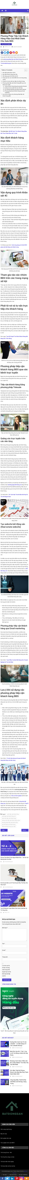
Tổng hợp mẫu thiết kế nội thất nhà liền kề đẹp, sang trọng (18, 1081)
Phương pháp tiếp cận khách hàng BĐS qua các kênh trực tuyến (14, 83)
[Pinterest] (10, 52)
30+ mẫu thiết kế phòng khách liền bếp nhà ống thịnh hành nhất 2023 (19, 1072)
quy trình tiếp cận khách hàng (8, 824)
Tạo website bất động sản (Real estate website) (15, 89)
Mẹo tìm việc (4, 1133)
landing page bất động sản (15, 484)
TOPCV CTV (7, 46)
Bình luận (5, 927)
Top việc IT (5, 1174)
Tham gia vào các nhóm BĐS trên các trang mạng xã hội (15, 78)
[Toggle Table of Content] (25, 70)
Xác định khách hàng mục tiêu (10, 74)
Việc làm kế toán (13, 1174)
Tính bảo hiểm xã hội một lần (8, 1166)
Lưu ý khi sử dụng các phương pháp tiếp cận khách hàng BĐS (13, 95)
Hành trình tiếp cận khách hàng (9, 818)
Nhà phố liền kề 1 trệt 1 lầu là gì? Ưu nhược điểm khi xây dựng (19, 1053)
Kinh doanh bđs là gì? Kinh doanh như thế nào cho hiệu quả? (14, 883)
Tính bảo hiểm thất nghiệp (7, 1161)
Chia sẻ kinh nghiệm (6, 44)
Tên (3, 943)
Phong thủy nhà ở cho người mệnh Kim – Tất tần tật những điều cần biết (14, 858)
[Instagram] (13, 52)
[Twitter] (5, 52)
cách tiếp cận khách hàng (13, 814)
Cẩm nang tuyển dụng (6, 1129)
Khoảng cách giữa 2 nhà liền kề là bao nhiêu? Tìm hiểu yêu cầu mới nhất (19, 1062)
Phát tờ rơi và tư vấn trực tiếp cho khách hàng (14, 81)
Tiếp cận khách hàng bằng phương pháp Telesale (16, 86)
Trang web (5, 957)
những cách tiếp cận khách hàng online (11, 820)
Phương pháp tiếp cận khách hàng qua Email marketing (15, 91)
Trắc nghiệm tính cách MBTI (8, 1142)
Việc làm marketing (23, 1174)
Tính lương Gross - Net (6, 1152)
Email (4, 950)
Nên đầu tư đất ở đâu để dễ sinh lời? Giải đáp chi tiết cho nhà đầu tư (5, 830)
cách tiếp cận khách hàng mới (9, 816)
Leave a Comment (17, 46)
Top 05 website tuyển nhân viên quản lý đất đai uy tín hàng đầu (14, 909)
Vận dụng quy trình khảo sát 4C (10, 76)
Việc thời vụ (21, 1176)
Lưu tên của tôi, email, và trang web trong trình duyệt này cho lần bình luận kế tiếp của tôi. (6, 971)
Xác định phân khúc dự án (9, 72)
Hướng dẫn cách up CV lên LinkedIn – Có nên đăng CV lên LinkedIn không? (18, 1043)
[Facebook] (2, 52)
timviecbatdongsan (8, 861)
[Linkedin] (8, 52)
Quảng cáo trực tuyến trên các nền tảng (13, 87)
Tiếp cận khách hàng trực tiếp (9, 826)
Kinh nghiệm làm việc (6, 1138)
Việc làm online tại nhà (12, 1176)
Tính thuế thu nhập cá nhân (7, 1157)
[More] (16, 52)
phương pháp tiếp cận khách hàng (13, 59)
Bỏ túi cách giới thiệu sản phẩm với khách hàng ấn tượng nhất (25, 830)
